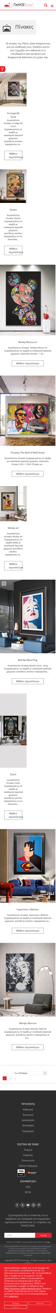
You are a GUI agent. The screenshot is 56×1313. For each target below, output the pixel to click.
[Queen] (13, 186)
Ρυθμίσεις (16, 1307)
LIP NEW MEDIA (32, 1259)
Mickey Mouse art (27, 342)
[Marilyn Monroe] (27, 980)
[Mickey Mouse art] (27, 299)
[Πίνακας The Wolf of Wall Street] (27, 411)
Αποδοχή (15, 1303)
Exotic (13, 774)
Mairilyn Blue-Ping (27, 660)
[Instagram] (33, 1198)
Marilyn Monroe (27, 1023)
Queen (13, 209)
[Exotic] (13, 730)
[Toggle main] (52, 6)
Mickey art (13, 528)
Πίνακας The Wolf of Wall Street (28, 452)
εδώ (48, 1235)
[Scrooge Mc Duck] (13, 89)
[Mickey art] (13, 503)
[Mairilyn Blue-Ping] (27, 616)
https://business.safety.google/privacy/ (22, 1288)
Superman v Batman (28, 909)
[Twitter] (22, 1198)
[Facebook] (17, 1198)
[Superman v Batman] (27, 866)
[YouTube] (28, 1198)
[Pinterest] (39, 1198)
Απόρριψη (40, 1303)
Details (13, 155)
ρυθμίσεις (13, 1296)
